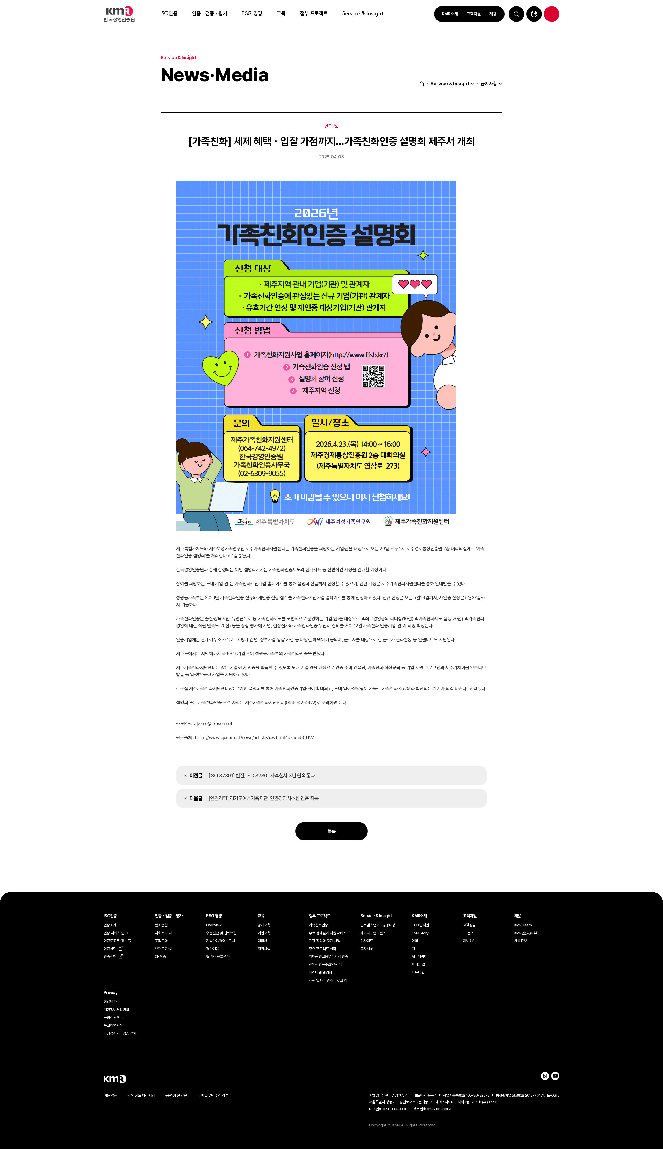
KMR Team (523, 925)
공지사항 (489, 83)
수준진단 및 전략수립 (221, 933)
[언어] (534, 14)
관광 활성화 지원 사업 (324, 941)
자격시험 (264, 949)
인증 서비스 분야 (116, 933)
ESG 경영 (252, 13)
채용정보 (520, 941)
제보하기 (469, 941)
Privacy (110, 992)
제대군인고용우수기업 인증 (328, 956)
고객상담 (469, 925)
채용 (493, 13)
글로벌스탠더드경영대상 (377, 925)
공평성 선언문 (114, 1017)
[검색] (516, 14)
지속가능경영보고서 (220, 941)
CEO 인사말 (420, 925)
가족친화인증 (318, 925)
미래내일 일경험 (320, 972)
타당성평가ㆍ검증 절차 (120, 1033)
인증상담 (110, 949)
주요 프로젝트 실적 (322, 949)
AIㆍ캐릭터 (419, 956)
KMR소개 (450, 13)
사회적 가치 (163, 933)
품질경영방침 (113, 1025)
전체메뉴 (551, 14)
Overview (213, 925)
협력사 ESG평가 (218, 956)
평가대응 (212, 949)
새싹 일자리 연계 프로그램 (328, 980)
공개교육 (264, 925)
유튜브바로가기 (555, 1076)
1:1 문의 (468, 933)
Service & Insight (362, 13)
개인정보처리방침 (116, 1009)
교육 (281, 13)
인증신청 (110, 956)
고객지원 (473, 13)
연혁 (415, 941)
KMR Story (420, 933)
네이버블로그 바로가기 (545, 1076)
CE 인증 (160, 956)
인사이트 (366, 941)
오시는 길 (418, 964)
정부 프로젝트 (314, 13)
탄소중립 (161, 925)
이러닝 (262, 941)
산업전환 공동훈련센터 (325, 964)
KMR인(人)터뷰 (525, 933)
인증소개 (110, 925)
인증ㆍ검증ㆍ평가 (209, 13)
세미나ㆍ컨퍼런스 (373, 933)
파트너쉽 (418, 972)
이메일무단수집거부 (212, 1095)
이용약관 (110, 1001)
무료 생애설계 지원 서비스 (328, 933)
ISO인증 (168, 13)
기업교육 (264, 933)
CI (413, 949)
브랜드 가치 (163, 949)
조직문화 (161, 941)
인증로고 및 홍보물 (117, 941)
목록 (331, 831)
